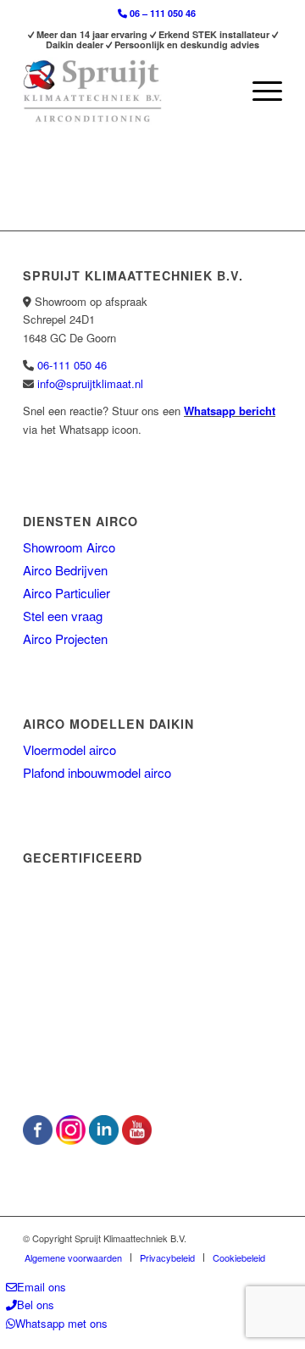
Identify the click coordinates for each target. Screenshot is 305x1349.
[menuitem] (156, 13)
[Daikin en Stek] (152, 1071)
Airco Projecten (65, 638)
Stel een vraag (63, 616)
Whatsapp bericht (229, 410)
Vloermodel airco (69, 749)
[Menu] (259, 91)
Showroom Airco (69, 547)
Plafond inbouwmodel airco (97, 772)
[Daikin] (150, 983)
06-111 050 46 (72, 365)
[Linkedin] (104, 1140)
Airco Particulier (66, 593)
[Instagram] (71, 1140)
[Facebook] (38, 1140)
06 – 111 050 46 (161, 13)
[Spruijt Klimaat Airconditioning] (126, 91)
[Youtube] (137, 1140)
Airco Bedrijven (65, 570)
